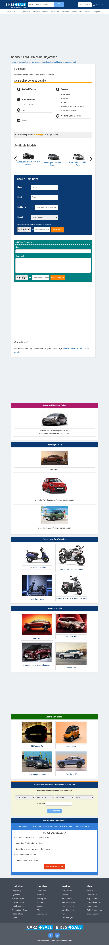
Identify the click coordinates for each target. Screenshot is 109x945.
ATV (38, 910)
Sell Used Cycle (67, 918)
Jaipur (25, 910)
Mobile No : (22, 207)
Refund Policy (92, 906)
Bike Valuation (67, 898)
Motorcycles (41, 898)
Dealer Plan (55, 12)
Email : (20, 197)
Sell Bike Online (11, 12)
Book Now (57, 229)
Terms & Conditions (44, 225)
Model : (20, 217)
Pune (22, 898)
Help (88, 898)
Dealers (87, 12)
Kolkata (15, 914)
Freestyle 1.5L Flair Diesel (53, 164)
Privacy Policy (97, 910)
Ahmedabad (16, 910)
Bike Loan (65, 12)
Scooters (40, 902)
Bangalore (16, 891)
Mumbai (15, 898)
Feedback (98, 902)
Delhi (14, 906)
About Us (90, 891)
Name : (20, 187)
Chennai (15, 902)
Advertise (95, 898)
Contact (90, 902)
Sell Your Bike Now (54, 866)
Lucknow (20, 906)
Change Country (93, 914)
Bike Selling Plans (68, 902)
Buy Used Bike (25, 12)
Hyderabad (16, 895)
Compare (96, 12)
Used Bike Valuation (40, 12)
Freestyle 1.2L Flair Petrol (78, 163)
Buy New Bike (77, 12)
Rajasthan (84, 4)
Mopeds (40, 906)
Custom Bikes (42, 914)
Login (99, 4)
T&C (88, 910)
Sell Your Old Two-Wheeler (54, 820)
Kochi (22, 902)
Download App (92, 895)
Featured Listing (68, 906)
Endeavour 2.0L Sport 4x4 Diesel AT (28, 163)
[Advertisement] (54, 34)
